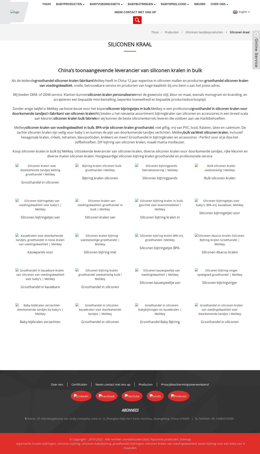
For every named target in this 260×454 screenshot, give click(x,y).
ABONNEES (130, 410)
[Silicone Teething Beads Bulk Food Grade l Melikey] (160, 205)
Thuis (46, 4)
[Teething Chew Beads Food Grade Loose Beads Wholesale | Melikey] (40, 239)
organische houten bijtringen (36, 443)
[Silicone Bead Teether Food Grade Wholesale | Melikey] (100, 239)
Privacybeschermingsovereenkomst (185, 384)
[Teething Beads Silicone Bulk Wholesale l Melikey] (100, 168)
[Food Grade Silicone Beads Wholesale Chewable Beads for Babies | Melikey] (40, 274)
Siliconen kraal (240, 32)
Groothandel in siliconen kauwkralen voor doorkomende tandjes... (100, 322)
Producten (172, 32)
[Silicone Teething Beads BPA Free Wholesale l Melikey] (160, 237)
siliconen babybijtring (96, 443)
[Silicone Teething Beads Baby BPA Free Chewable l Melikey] (219, 203)
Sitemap (185, 439)
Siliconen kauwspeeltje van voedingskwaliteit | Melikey (160, 283)
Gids (146, 439)
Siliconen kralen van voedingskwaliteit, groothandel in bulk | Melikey (100, 217)
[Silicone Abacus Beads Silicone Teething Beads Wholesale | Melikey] (219, 239)
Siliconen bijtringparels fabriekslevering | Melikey (160, 178)
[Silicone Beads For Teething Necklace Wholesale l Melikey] (40, 170)
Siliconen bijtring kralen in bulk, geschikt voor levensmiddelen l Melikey (160, 217)
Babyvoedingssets (105, 4)
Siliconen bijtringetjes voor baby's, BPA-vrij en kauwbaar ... (219, 213)
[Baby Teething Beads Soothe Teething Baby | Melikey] (40, 309)
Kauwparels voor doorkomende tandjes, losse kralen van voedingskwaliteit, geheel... (40, 252)
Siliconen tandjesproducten (204, 32)
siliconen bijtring (68, 443)
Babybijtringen (140, 4)
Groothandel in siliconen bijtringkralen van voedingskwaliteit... (100, 287)
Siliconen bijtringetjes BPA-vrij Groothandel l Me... (160, 248)
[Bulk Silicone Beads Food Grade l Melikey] (219, 168)
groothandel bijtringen (128, 443)
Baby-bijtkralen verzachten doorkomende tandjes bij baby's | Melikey (40, 322)
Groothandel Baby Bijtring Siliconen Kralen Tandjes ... (160, 322)
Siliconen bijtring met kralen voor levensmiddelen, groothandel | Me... (100, 252)
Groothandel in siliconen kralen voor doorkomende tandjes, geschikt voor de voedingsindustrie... (220, 322)
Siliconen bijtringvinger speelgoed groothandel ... (219, 283)
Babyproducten (69, 4)
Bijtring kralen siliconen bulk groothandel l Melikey (100, 178)
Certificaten (79, 384)
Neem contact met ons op (135, 12)
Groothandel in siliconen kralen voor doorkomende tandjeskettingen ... (40, 182)
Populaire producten (164, 439)
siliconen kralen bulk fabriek (74, 118)
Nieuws (199, 4)
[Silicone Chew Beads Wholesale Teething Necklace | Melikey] (100, 309)
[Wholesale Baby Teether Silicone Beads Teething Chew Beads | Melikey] (160, 309)
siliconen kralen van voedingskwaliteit (170, 443)
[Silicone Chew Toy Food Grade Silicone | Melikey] (160, 272)
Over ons (218, 4)
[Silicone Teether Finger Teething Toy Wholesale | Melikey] (219, 272)
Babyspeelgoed (173, 4)
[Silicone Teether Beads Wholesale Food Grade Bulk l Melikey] (100, 274)
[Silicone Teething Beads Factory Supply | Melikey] (160, 168)
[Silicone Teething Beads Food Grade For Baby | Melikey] (40, 205)
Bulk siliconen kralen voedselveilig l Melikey (219, 178)
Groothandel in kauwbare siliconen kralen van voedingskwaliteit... (40, 287)
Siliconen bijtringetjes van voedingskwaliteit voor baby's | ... (40, 217)
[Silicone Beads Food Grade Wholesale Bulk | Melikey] (100, 205)
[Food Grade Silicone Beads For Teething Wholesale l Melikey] (219, 309)
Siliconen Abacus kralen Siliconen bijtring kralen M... (220, 252)
